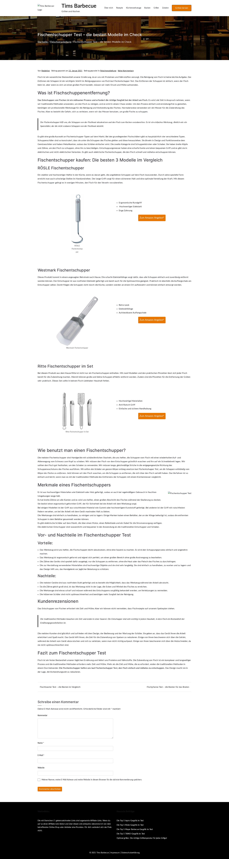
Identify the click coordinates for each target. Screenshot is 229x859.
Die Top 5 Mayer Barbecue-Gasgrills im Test (135, 829)
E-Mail (41, 755)
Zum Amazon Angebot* (152, 218)
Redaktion (45, 71)
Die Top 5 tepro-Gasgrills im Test (130, 821)
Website (41, 768)
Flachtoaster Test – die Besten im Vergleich (60, 687)
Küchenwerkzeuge (133, 8)
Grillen (156, 8)
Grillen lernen (181, 8)
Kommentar (42, 715)
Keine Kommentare (126, 71)
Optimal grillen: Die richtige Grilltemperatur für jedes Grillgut (142, 838)
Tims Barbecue (78, 6)
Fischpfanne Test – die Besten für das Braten (168, 687)
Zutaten (165, 8)
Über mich (108, 8)
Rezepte (119, 8)
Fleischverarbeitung (108, 71)
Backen (147, 8)
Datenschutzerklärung (130, 853)
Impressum (115, 853)
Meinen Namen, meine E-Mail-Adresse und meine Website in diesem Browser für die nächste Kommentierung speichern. (92, 780)
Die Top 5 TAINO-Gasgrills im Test (131, 834)
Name (41, 743)
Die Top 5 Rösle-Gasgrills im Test (130, 825)
